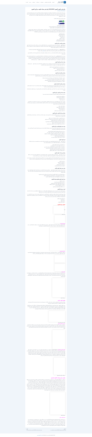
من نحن (30, 2)
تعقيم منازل (42, 2)
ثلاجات (43, 50)
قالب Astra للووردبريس (40, 435)
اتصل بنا (27, 2)
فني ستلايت (37, 2)
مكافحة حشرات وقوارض (48, 2)
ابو (56, 18)
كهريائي (62, 27)
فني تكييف (33, 2)
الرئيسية (53, 2)
